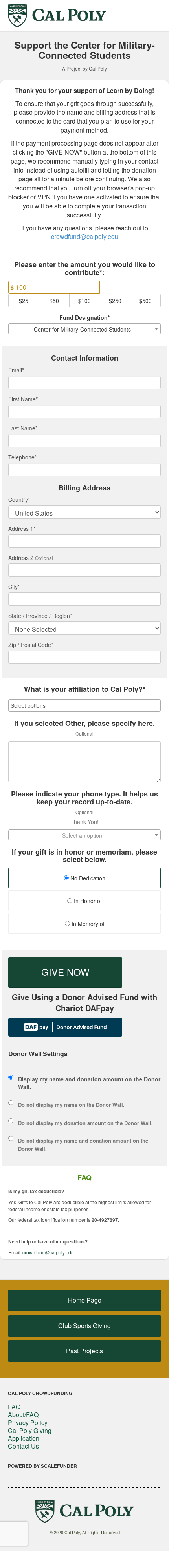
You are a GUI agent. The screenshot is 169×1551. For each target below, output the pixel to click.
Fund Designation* (84, 317)
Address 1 (21, 528)
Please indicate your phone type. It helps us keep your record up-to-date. (84, 798)
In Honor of (87, 901)
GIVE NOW (65, 972)
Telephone (22, 457)
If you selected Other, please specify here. (84, 723)
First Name (23, 399)
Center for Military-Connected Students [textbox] (82, 329)
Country (19, 499)
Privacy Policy (28, 1422)
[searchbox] (84, 705)
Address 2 (20, 557)
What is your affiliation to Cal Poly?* (84, 689)
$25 (23, 300)
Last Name (22, 428)
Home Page (84, 1300)
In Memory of (87, 924)
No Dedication (87, 878)
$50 (54, 300)
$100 (84, 300)
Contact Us (23, 1446)
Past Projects (84, 1350)
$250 (115, 300)
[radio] (84, 879)
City (14, 587)
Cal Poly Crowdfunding (40, 1393)
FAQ (14, 1406)
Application (23, 1438)
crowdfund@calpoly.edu (84, 236)
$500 (145, 300)
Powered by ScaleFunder (42, 1465)
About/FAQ (23, 1414)
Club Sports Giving (84, 1325)
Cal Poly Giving (29, 1430)
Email (16, 370)
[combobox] (84, 328)
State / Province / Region (40, 616)
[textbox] (84, 835)
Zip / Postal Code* (30, 645)
